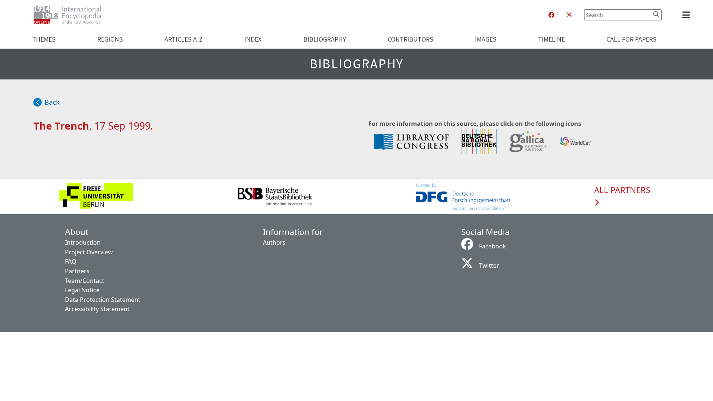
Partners (77, 271)
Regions (110, 39)
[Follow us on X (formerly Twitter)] (569, 14)
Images (486, 39)
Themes (44, 39)
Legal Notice (82, 290)
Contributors (410, 39)
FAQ (70, 261)
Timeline (551, 39)
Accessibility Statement (97, 309)
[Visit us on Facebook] (551, 14)
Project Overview (89, 252)
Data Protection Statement (102, 300)
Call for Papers (631, 39)
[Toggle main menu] (687, 15)
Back (52, 102)
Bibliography (324, 39)
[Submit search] (656, 14)
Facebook (492, 246)
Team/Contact (84, 281)
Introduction (83, 242)
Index (252, 39)
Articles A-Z (184, 39)
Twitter (489, 265)
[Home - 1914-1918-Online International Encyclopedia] (70, 15)
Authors (274, 242)
